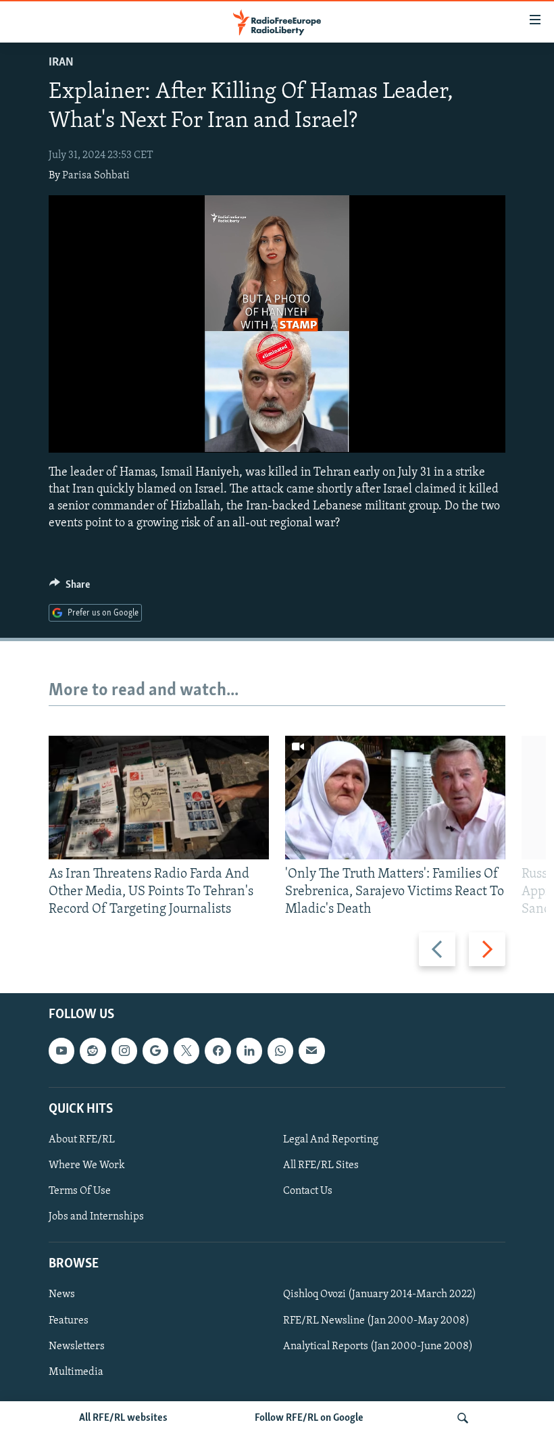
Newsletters (77, 1345)
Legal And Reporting (330, 1139)
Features (69, 1320)
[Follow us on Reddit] (92, 1050)
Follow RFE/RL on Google (309, 1418)
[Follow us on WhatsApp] (280, 1050)
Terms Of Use (80, 1191)
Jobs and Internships (96, 1216)
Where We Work (87, 1165)
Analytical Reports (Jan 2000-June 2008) (378, 1345)
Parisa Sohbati (96, 175)
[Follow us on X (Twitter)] (186, 1050)
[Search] (463, 1418)
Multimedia (76, 1371)
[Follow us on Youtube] (61, 1050)
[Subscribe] (311, 1050)
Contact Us (307, 1191)
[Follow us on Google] (155, 1050)
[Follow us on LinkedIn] (249, 1050)
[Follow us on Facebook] (217, 1050)
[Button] (69, 588)
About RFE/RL (82, 1139)
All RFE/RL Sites (321, 1165)
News (62, 1294)
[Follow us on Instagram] (124, 1050)
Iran (61, 63)
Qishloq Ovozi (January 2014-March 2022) (379, 1294)
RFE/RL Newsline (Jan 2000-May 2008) (376, 1320)
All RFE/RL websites (123, 1418)
